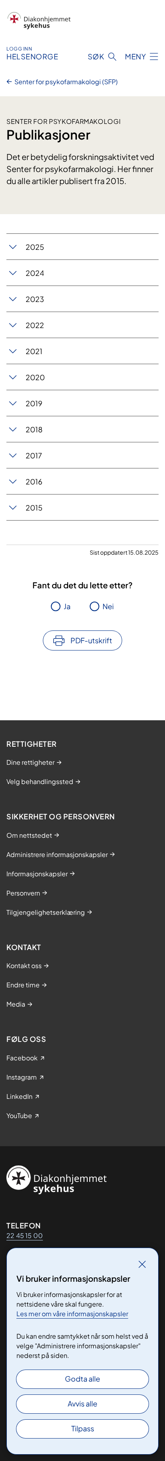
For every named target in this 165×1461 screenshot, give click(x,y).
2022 (35, 325)
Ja (67, 606)
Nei (108, 606)
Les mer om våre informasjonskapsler (72, 1313)
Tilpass (82, 1428)
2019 (34, 403)
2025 (35, 246)
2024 (35, 273)
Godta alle (82, 1378)
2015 (34, 507)
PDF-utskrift (91, 640)
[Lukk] (142, 1264)
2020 (35, 377)
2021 (34, 351)
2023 (35, 299)
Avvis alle (82, 1403)
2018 (34, 429)
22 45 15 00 (24, 1235)
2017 (34, 455)
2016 (34, 481)
